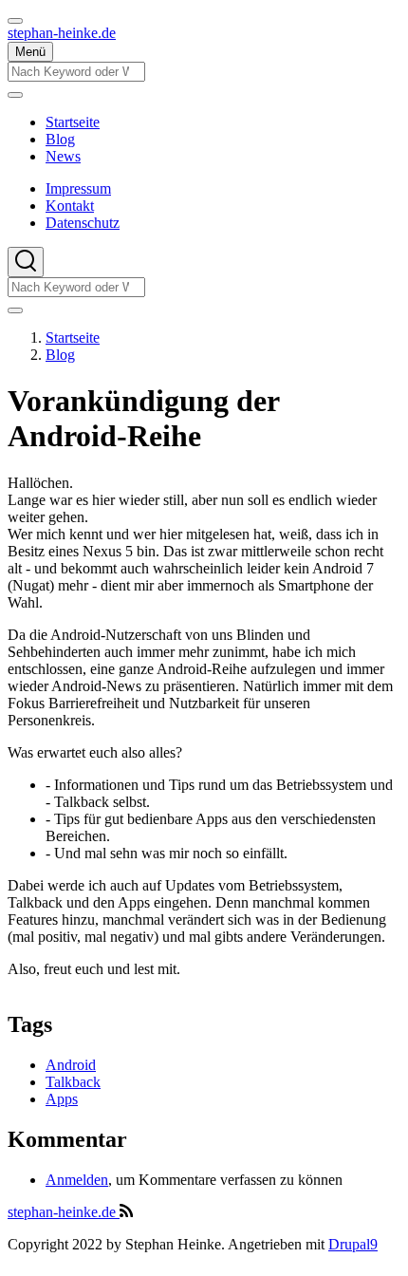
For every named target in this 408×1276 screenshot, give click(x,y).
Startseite (73, 337)
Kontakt (70, 205)
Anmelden (77, 1180)
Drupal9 (353, 1244)
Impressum (78, 188)
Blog (60, 355)
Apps (62, 1099)
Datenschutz (83, 223)
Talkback (73, 1082)
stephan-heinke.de (62, 33)
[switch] (15, 21)
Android (71, 1065)
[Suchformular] (26, 262)
